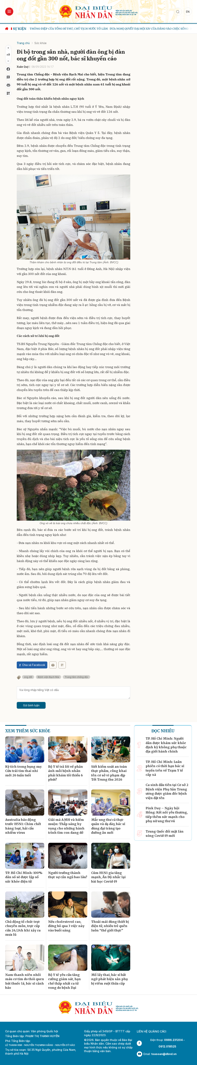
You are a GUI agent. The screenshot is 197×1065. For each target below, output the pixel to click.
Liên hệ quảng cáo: (152, 1031)
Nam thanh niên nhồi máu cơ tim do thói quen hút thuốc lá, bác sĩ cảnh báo (24, 981)
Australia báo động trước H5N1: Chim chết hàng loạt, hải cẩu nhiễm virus (23, 826)
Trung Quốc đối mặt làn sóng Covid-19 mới (165, 833)
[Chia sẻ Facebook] (8, 69)
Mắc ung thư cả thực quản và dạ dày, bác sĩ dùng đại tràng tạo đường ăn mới (108, 826)
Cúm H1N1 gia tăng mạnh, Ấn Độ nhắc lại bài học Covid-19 (108, 877)
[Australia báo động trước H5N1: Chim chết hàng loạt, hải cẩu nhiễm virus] (24, 802)
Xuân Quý (22, 66)
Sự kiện (19, 29)
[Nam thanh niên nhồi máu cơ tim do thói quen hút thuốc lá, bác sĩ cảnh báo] (24, 958)
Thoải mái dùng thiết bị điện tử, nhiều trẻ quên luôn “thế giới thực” (110, 926)
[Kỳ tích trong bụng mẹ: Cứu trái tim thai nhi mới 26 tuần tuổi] (24, 749)
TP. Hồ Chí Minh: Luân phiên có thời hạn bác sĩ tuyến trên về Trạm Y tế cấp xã (165, 768)
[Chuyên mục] (9, 12)
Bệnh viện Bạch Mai (48, 677)
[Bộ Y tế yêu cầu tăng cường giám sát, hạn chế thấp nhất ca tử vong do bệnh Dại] (67, 958)
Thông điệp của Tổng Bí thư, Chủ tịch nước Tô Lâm (67, 28)
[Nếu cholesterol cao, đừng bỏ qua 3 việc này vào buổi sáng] (67, 904)
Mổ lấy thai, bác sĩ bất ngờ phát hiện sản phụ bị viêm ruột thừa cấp (109, 979)
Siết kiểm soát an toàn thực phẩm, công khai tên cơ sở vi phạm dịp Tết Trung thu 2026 (109, 773)
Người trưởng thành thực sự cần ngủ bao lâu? (67, 875)
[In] (53, 665)
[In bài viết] (8, 85)
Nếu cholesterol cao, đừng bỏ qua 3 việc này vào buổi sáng (66, 926)
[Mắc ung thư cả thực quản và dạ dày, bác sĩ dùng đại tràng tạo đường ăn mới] (110, 802)
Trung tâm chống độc (76, 677)
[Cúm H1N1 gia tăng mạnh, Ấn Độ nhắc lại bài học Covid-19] (110, 856)
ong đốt (28, 677)
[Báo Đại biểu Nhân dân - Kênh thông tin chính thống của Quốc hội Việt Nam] (98, 11)
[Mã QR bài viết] (8, 93)
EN (187, 11)
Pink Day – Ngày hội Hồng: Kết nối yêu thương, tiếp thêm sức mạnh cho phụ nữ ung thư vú (167, 814)
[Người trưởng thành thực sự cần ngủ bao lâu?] (67, 856)
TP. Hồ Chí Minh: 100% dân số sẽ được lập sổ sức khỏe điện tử (23, 877)
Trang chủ (23, 43)
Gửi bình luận (31, 705)
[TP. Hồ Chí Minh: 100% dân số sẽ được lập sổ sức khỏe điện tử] (24, 856)
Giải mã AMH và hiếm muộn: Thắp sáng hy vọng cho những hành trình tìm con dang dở (66, 826)
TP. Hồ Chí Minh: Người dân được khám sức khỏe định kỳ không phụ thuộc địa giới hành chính (166, 745)
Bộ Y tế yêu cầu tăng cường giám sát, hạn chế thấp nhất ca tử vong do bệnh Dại (64, 981)
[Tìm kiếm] (178, 12)
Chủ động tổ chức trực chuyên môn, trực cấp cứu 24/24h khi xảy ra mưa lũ (23, 928)
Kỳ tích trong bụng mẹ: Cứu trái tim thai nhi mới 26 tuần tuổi (23, 771)
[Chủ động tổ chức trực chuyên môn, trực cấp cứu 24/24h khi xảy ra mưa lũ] (24, 904)
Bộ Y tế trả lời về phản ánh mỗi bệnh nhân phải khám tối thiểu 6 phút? (65, 773)
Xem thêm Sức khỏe (27, 730)
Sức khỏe (40, 43)
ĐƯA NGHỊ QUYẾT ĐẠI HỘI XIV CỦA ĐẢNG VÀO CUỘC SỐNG (147, 28)
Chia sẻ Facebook (33, 665)
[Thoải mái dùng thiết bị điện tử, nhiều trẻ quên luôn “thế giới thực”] (110, 904)
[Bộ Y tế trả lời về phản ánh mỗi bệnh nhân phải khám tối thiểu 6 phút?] (67, 749)
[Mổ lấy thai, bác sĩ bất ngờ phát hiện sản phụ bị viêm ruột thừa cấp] (110, 958)
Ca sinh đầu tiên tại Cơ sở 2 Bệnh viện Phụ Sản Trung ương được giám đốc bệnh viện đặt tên (167, 791)
